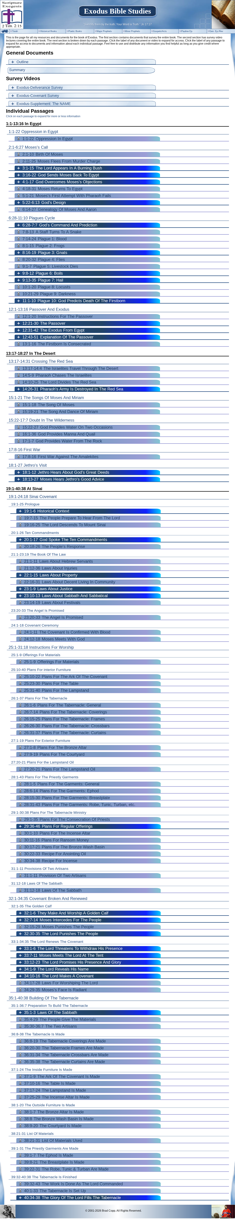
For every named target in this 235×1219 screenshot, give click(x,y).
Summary (17, 70)
